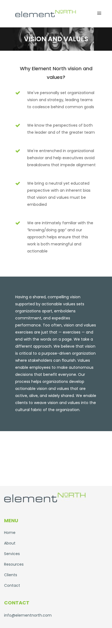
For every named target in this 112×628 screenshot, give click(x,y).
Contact (12, 585)
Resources (14, 564)
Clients (10, 575)
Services (12, 553)
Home (9, 532)
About (9, 543)
